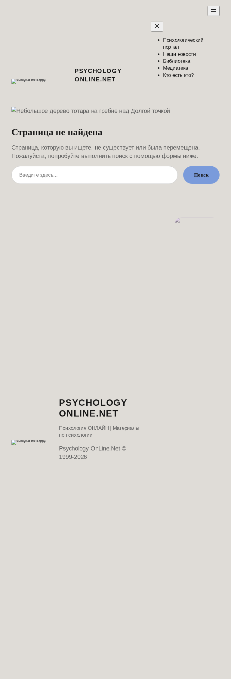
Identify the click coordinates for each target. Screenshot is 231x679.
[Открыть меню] (214, 11)
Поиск (201, 175)
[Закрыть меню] (157, 27)
